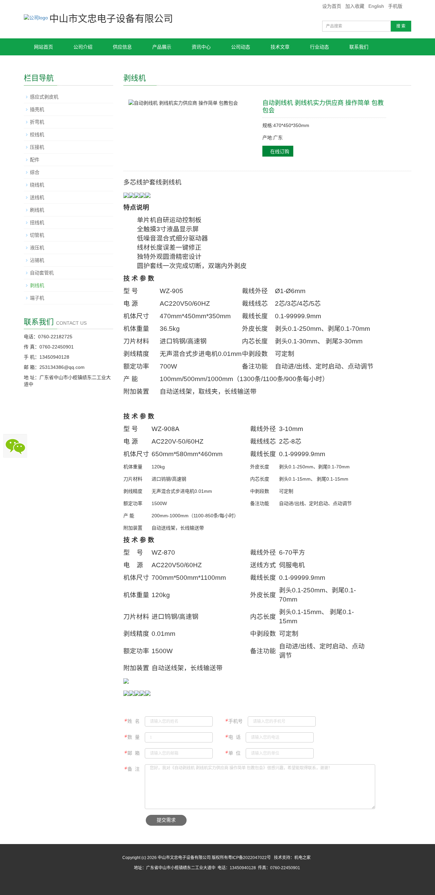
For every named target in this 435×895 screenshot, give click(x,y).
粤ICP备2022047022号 (249, 857)
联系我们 (358, 47)
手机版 (395, 6)
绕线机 (37, 184)
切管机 (37, 235)
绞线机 (37, 134)
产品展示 (161, 47)
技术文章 (280, 47)
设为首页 (331, 6)
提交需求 (166, 820)
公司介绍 (82, 47)
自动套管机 (42, 272)
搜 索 (400, 26)
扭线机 (37, 222)
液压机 (37, 247)
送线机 (37, 197)
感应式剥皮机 (44, 97)
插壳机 (37, 109)
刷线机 (37, 210)
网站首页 (43, 47)
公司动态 (240, 47)
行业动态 (319, 47)
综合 (34, 172)
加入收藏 (354, 6)
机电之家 (302, 857)
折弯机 (37, 122)
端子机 (37, 298)
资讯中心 (201, 47)
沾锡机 (37, 260)
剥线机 (37, 285)
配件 (34, 159)
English (376, 6)
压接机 (37, 147)
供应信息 (122, 47)
